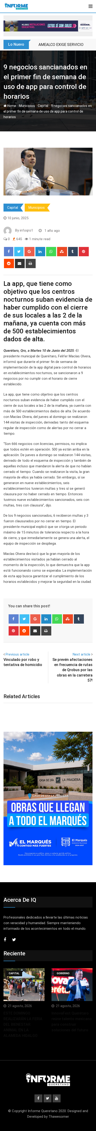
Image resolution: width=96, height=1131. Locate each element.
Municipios (27, 106)
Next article (81, 654)
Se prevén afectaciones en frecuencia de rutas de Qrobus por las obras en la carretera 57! (72, 670)
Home (11, 106)
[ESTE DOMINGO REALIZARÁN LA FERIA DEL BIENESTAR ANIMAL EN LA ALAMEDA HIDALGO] (24, 984)
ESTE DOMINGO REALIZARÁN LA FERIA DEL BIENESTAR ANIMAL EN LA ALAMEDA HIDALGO (22, 1024)
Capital (43, 106)
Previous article (17, 654)
